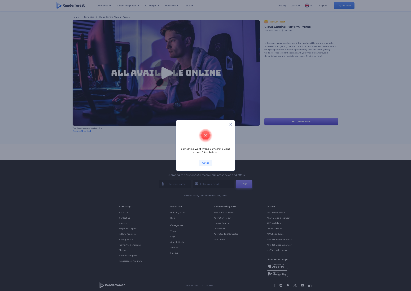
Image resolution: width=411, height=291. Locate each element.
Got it (205, 162)
